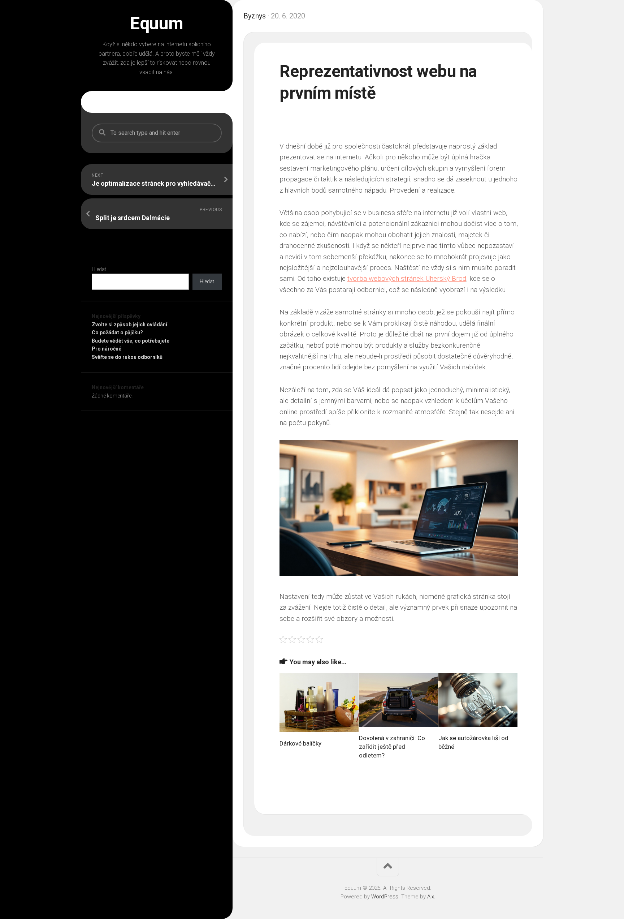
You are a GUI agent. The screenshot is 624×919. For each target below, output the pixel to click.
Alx (430, 896)
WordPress (384, 896)
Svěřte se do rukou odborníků (127, 357)
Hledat (99, 269)
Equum (156, 23)
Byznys (254, 16)
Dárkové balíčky (300, 743)
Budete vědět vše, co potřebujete (130, 341)
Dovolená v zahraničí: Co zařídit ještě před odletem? (392, 746)
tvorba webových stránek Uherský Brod (406, 278)
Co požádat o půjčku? (117, 332)
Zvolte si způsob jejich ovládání (129, 324)
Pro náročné (106, 349)
